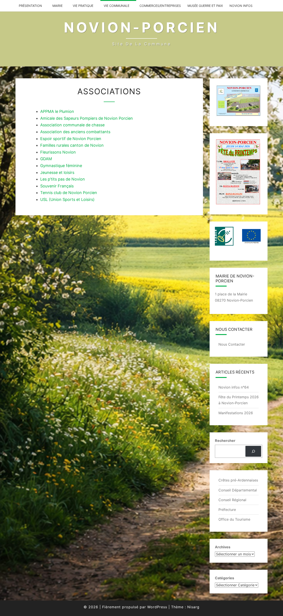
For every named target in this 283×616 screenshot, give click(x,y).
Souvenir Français (57, 186)
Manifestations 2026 (235, 413)
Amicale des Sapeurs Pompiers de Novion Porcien (86, 118)
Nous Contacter (231, 344)
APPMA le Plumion (57, 111)
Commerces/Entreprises (160, 6)
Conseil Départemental (237, 490)
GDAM (46, 158)
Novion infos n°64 (233, 387)
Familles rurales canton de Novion (72, 145)
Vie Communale (116, 6)
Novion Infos (240, 6)
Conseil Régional (232, 500)
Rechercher (225, 440)
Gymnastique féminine (61, 165)
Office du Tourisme (234, 519)
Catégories (224, 578)
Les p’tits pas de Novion (62, 179)
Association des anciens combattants (75, 131)
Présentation (30, 6)
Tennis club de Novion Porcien (68, 192)
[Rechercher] (253, 451)
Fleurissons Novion (58, 152)
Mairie (57, 6)
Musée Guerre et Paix (205, 6)
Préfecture (227, 509)
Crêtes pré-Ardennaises (238, 480)
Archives (222, 547)
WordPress (157, 607)
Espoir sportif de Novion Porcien (70, 138)
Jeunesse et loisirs (57, 172)
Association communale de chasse (72, 125)
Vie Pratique (83, 6)
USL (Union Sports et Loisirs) (67, 199)
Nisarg (193, 607)
